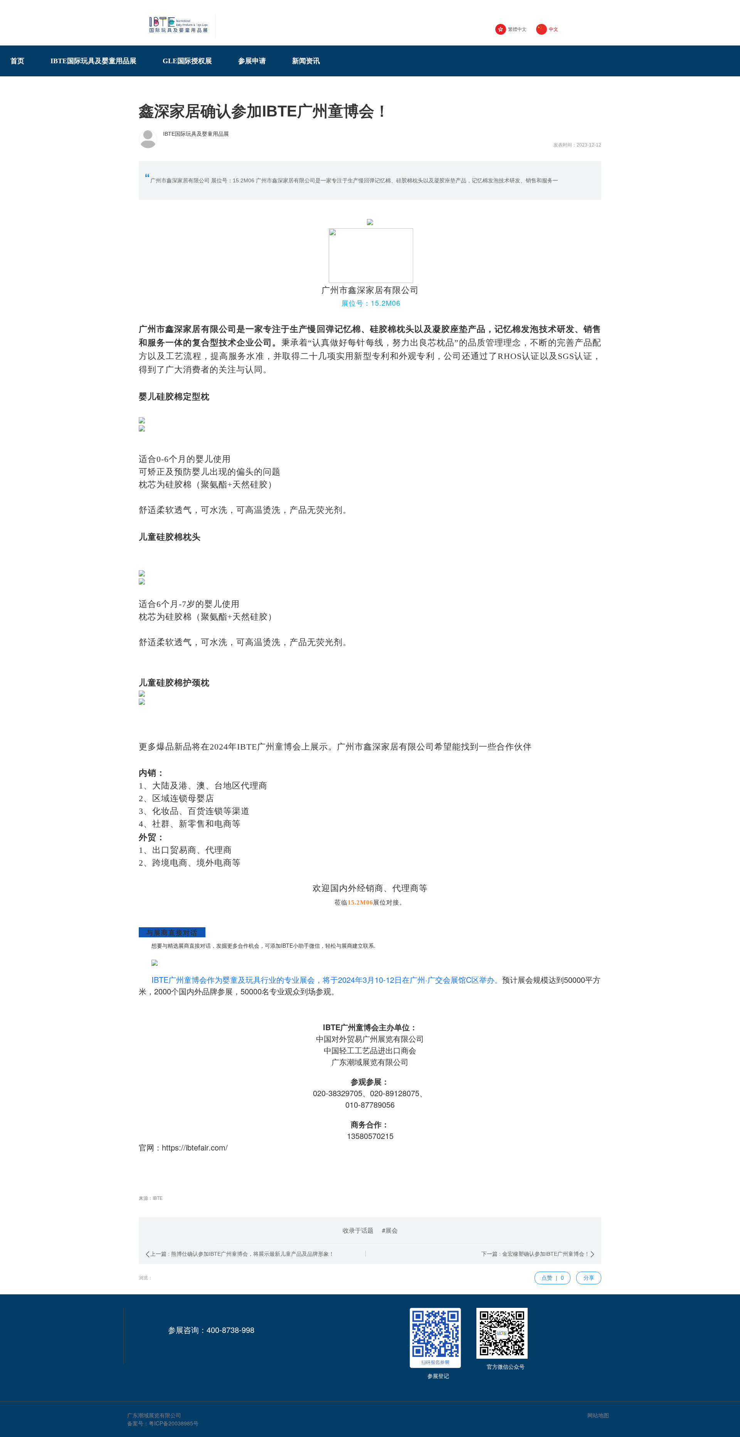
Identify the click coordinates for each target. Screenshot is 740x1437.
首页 (20, 61)
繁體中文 (517, 29)
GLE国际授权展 (191, 61)
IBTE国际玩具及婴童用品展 (96, 61)
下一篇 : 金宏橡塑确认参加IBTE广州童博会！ (535, 1254)
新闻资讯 (309, 61)
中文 (553, 29)
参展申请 (255, 61)
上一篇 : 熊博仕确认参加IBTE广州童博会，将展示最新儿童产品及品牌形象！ (242, 1254)
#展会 (390, 1230)
